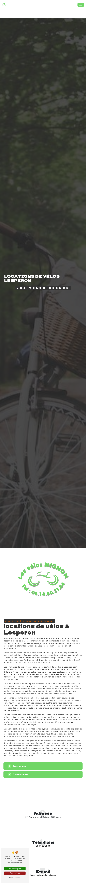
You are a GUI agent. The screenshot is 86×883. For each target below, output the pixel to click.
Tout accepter (15, 869)
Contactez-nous (20, 774)
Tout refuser (15, 873)
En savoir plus (19, 766)
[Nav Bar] (80, 5)
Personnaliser (15, 877)
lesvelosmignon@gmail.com (43, 875)
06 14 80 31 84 (43, 846)
